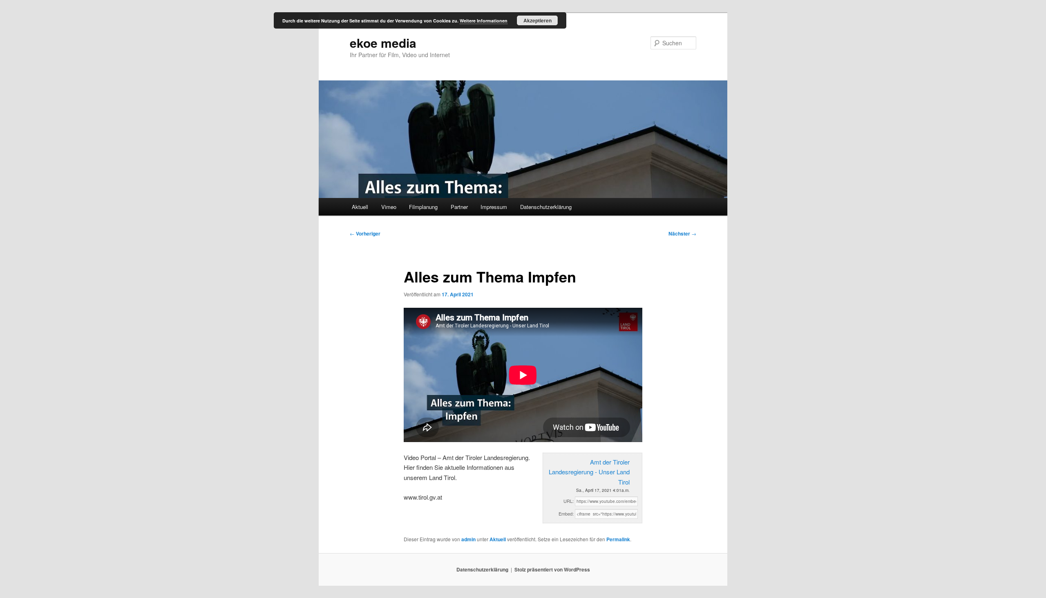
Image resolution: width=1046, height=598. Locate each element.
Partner (459, 207)
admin (468, 539)
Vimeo (388, 207)
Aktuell (360, 207)
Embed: (566, 513)
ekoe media (383, 42)
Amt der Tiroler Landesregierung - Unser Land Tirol (589, 472)
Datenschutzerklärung (546, 207)
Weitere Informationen (483, 21)
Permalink (618, 539)
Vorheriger (365, 233)
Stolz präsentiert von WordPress (552, 569)
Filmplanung (423, 207)
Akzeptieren (537, 20)
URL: (568, 501)
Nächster (682, 233)
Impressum (494, 207)
